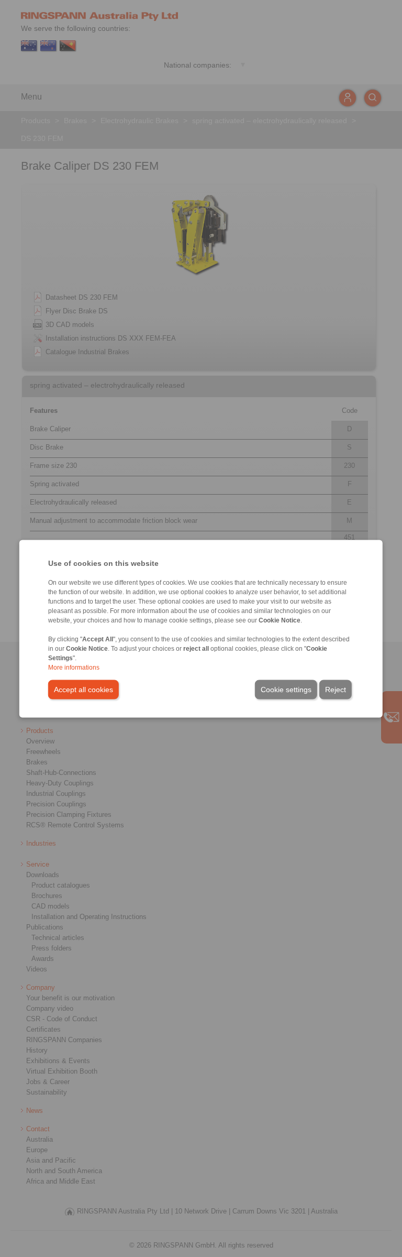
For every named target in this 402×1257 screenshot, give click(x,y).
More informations (73, 667)
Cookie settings (286, 689)
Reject (335, 689)
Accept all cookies (83, 689)
